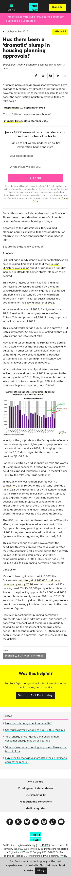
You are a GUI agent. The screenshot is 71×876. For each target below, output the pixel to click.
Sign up (35, 178)
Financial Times (12, 121)
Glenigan (53, 287)
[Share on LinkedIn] (58, 76)
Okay (41, 870)
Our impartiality (36, 795)
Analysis (60, 31)
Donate (57, 7)
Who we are (35, 781)
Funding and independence (35, 788)
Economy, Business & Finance (24, 656)
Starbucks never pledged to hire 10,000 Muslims (35, 730)
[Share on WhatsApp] (65, 76)
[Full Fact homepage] (33, 7)
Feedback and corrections (35, 801)
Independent (11, 107)
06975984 (23, 849)
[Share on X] (43, 76)
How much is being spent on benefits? (28, 723)
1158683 (45, 845)
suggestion (9, 485)
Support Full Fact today (35, 695)
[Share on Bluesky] (50, 76)
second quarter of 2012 (39, 303)
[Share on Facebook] (36, 76)
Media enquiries (36, 808)
